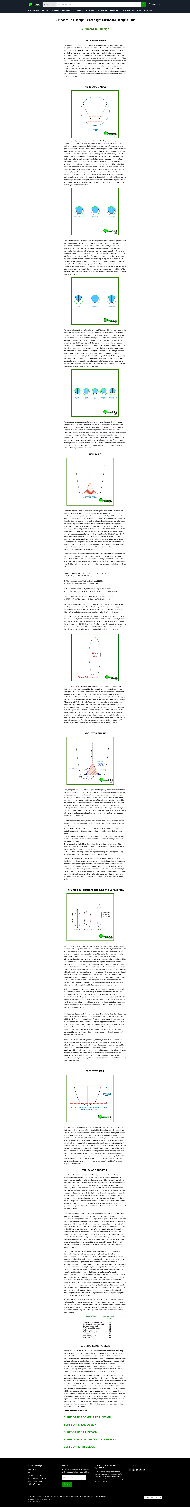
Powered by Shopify (34, 1501)
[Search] (143, 4)
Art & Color (90, 10)
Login (154, 4)
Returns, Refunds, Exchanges (38, 1478)
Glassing (55, 10)
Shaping (45, 10)
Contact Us (32, 1470)
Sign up (67, 1484)
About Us (147, 10)
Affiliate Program (34, 1484)
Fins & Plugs (67, 10)
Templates (114, 10)
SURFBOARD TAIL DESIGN (80, 1424)
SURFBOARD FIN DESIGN (79, 1446)
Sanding (78, 10)
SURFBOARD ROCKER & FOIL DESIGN (87, 1417)
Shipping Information (35, 1475)
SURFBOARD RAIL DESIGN (80, 1432)
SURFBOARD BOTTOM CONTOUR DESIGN (90, 1439)
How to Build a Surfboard (130, 10)
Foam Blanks (33, 10)
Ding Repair (102, 10)
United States (152, 1497)
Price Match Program (35, 1481)
